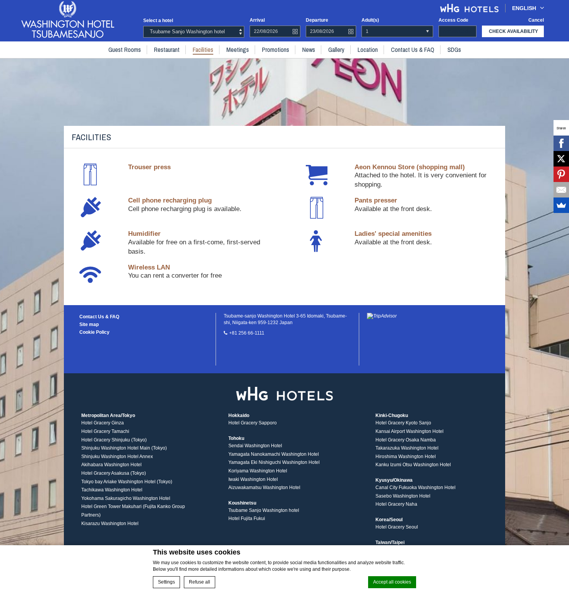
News (308, 49)
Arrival (257, 20)
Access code (453, 20)
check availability (513, 31)
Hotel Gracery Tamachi (105, 431)
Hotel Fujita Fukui (246, 518)
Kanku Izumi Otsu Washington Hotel (413, 464)
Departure (317, 20)
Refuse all (199, 582)
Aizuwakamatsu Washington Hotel (264, 487)
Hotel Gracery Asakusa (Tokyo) (113, 473)
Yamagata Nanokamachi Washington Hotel (273, 454)
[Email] (561, 189)
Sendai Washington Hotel (255, 445)
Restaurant (167, 49)
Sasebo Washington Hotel (402, 496)
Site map (89, 324)
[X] (561, 159)
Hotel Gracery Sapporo (252, 423)
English (524, 8)
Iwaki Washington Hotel (253, 479)
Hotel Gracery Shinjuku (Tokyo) (114, 440)
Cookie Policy (94, 332)
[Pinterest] (561, 174)
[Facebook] (561, 143)
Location (368, 49)
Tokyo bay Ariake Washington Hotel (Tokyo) (126, 481)
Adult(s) (370, 20)
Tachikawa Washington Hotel (111, 490)
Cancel (536, 20)
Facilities (203, 49)
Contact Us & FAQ (412, 49)
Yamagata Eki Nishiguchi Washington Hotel (274, 462)
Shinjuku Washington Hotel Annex (117, 456)
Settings (166, 582)
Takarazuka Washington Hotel (407, 448)
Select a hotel (158, 20)
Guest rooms (124, 49)
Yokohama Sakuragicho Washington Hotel (125, 498)
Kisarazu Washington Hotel (110, 523)
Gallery (336, 49)
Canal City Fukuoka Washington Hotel (415, 487)
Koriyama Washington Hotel (257, 471)
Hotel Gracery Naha (396, 504)
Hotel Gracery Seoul (396, 527)
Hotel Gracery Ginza (102, 423)
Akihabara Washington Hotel (111, 464)
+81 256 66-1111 (246, 333)
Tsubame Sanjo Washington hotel (263, 510)
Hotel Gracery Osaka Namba (405, 440)
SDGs (454, 49)
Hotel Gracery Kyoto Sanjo (403, 423)
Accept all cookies (392, 582)
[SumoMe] (561, 205)
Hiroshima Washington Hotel (405, 456)
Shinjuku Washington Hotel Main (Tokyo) (124, 448)
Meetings (237, 49)
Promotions (275, 49)
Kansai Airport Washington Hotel (409, 431)
